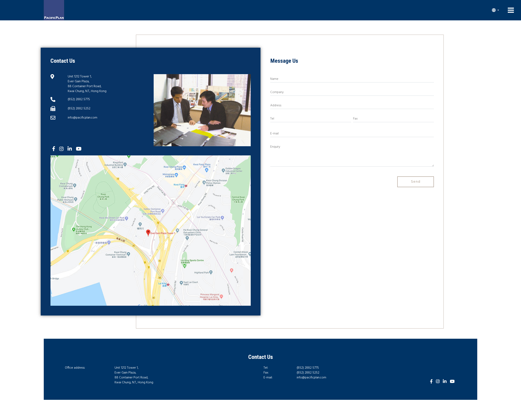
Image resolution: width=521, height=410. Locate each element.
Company (277, 92)
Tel (272, 118)
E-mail (274, 133)
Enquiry (275, 146)
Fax (355, 118)
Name (274, 79)
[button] (495, 10)
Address (275, 105)
